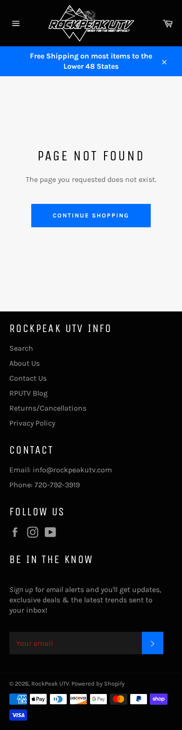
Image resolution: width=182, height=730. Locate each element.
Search (21, 348)
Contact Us (28, 378)
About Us (24, 363)
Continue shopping (91, 215)
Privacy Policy (32, 423)
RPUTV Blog (28, 393)
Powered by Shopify (98, 683)
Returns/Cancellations (47, 408)
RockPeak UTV (50, 683)
